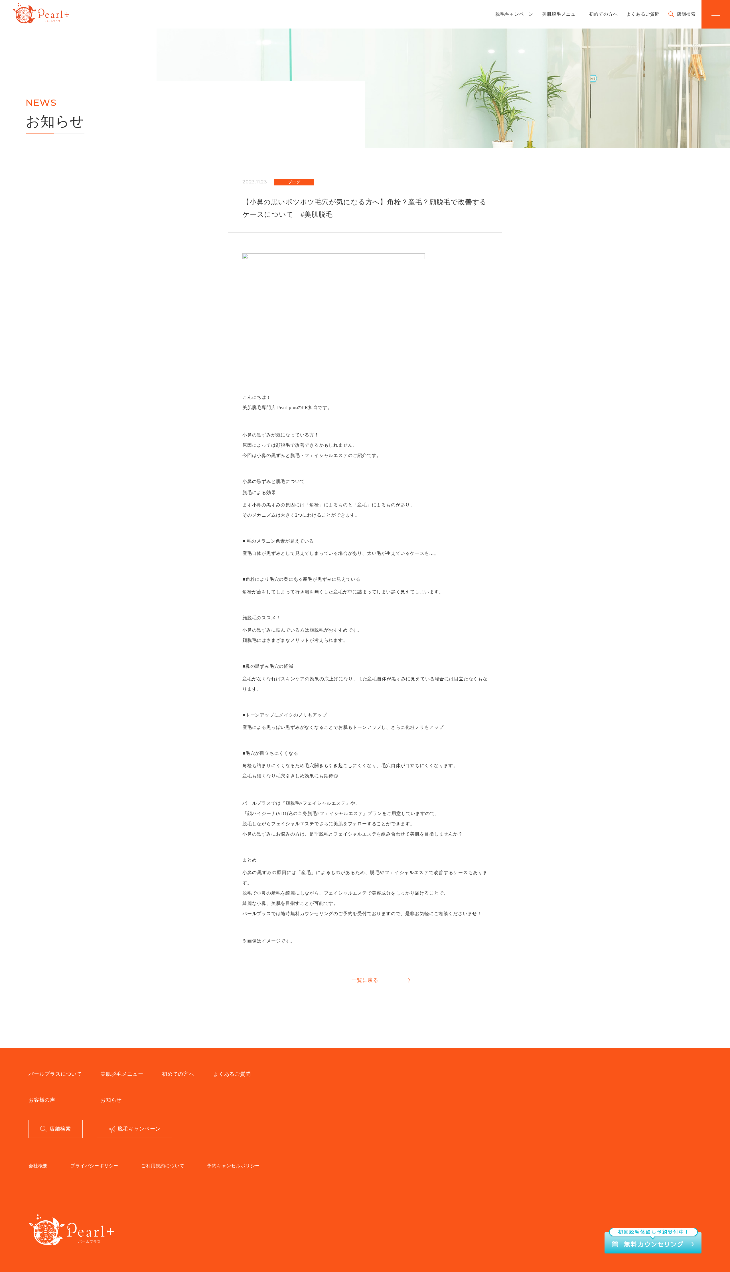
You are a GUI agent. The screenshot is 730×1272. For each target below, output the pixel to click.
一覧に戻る (365, 980)
